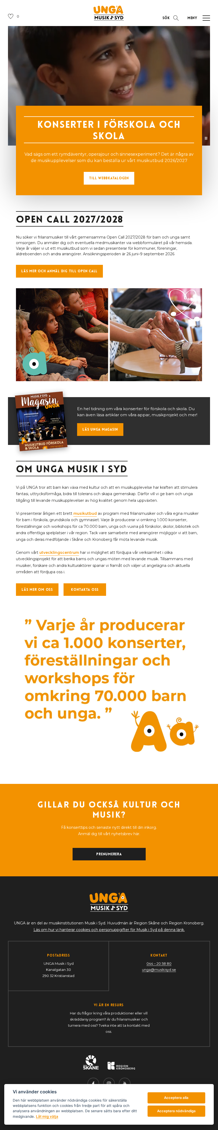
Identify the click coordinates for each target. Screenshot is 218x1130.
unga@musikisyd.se (159, 969)
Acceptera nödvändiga (176, 1111)
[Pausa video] (206, 138)
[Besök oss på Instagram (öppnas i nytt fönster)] (109, 1083)
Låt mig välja (47, 1116)
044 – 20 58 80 (158, 963)
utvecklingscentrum (59, 552)
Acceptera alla (176, 1097)
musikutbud (85, 513)
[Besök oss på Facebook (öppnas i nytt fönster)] (93, 1083)
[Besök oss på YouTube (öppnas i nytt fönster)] (125, 1083)
